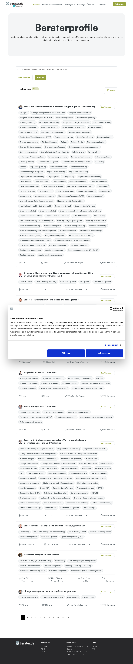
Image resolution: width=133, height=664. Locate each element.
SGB (43, 652)
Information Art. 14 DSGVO (77, 654)
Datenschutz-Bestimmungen (77, 646)
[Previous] (18, 618)
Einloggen (119, 4)
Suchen (40, 77)
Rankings (81, 4)
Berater (36, 4)
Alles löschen (24, 77)
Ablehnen (66, 353)
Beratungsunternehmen (52, 4)
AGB (43, 649)
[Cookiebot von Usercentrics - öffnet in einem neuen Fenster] (111, 309)
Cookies (69, 649)
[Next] (68, 618)
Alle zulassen (104, 353)
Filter (112, 91)
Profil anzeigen (107, 107)
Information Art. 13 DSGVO (77, 652)
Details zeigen (111, 345)
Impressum (45, 646)
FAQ (93, 649)
